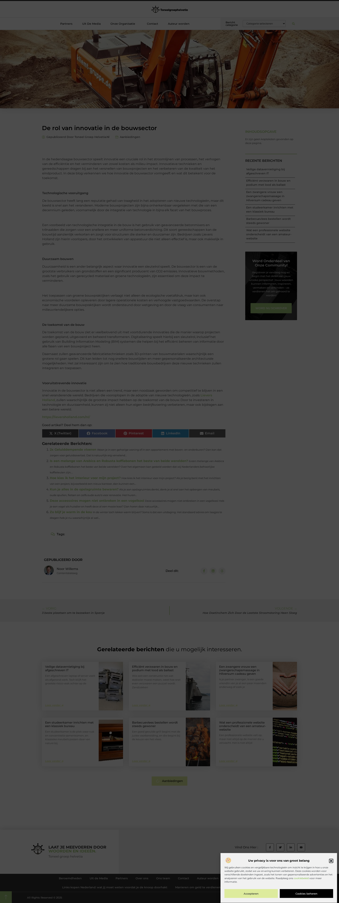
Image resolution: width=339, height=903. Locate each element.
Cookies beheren (306, 893)
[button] (331, 861)
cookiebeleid (301, 878)
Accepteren (251, 893)
